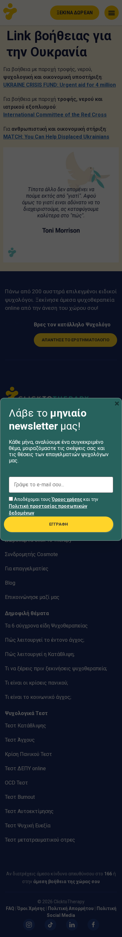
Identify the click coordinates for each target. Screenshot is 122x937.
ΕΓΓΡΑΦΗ (58, 524)
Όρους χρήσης (67, 499)
